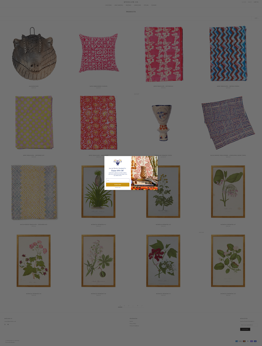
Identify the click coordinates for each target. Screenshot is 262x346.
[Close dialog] (156, 158)
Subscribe (117, 184)
